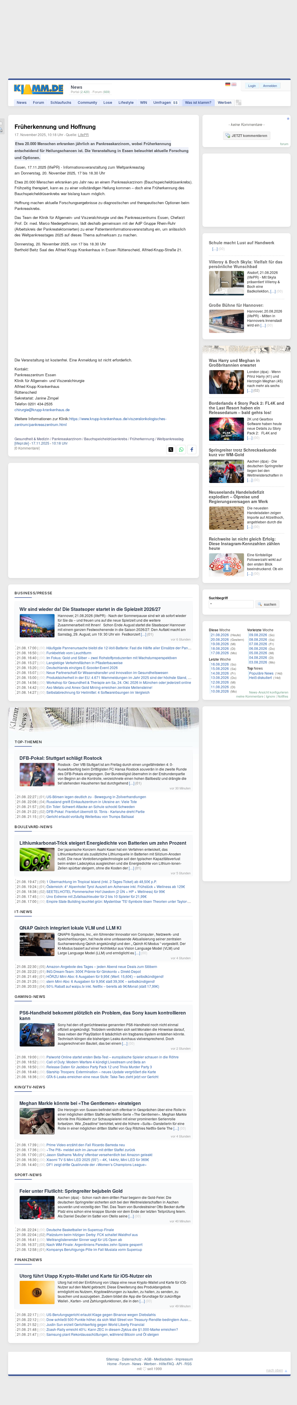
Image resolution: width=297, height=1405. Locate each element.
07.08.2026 (258, 643)
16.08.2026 (220, 664)
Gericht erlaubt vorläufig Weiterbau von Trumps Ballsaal (90, 816)
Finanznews (28, 1259)
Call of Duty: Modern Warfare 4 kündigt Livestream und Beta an (96, 1061)
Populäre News (261, 673)
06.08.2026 (258, 648)
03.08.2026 (258, 661)
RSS (188, 1363)
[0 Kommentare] (27, 447)
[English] (233, 84)
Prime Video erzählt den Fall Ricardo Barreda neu (85, 1144)
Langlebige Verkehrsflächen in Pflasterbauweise (84, 662)
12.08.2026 (220, 682)
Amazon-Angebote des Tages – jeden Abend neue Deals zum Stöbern (101, 966)
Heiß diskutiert (260, 677)
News (22, 102)
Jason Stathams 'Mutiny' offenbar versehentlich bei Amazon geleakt (99, 1154)
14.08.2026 (220, 673)
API (179, 1363)
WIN (143, 102)
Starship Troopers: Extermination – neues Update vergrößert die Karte (101, 1071)
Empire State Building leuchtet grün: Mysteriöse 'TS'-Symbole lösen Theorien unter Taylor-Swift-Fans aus (128, 901)
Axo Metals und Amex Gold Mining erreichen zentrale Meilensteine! (99, 687)
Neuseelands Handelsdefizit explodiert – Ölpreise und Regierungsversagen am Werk (238, 496)
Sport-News (28, 1174)
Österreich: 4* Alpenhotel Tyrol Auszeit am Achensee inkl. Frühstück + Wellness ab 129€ (115, 886)
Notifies (283, 696)
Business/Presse (33, 593)
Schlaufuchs (60, 102)
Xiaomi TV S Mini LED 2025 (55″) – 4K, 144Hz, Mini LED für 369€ (97, 1159)
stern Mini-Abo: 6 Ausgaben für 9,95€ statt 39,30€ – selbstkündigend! (100, 981)
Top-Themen (28, 741)
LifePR (83, 134)
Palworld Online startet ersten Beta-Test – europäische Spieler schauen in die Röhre (112, 1056)
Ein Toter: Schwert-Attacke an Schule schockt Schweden (90, 806)
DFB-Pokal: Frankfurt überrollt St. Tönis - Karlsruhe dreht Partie (95, 811)
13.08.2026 (220, 677)
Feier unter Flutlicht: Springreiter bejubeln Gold (71, 1191)
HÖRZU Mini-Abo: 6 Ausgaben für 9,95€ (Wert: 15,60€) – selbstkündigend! (105, 976)
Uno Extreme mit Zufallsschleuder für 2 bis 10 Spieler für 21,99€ (96, 896)
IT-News (23, 911)
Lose (108, 102)
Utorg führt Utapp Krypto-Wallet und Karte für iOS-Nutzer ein (85, 1275)
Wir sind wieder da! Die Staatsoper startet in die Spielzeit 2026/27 (90, 609)
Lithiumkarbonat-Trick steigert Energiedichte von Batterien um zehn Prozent (102, 842)
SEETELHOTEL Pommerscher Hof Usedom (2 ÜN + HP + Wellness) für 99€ (105, 891)
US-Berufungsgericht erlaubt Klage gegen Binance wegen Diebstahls (101, 1314)
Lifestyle (126, 102)
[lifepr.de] (22, 443)
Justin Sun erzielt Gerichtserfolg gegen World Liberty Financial (95, 1324)
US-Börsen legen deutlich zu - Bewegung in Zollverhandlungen (96, 796)
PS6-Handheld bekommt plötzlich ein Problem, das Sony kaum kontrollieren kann (102, 1015)
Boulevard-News (33, 826)
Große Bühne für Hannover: (236, 305)
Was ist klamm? (198, 102)
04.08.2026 (258, 657)
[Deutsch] (228, 84)
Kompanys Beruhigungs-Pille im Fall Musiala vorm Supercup (94, 1249)
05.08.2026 (258, 652)
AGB (147, 1358)
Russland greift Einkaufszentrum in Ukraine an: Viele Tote (91, 801)
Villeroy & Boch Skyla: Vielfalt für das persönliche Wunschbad (245, 264)
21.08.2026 (220, 634)
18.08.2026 (220, 648)
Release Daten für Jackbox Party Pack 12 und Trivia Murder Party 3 (99, 1066)
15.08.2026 (220, 668)
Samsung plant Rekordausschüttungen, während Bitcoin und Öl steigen (102, 1334)
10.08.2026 (220, 691)
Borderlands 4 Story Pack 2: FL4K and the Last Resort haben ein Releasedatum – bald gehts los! (246, 407)
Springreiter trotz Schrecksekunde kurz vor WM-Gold (242, 452)
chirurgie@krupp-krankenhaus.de (42, 409)
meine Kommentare (249, 696)
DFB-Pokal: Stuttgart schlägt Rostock (60, 758)
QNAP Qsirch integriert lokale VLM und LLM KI (70, 927)
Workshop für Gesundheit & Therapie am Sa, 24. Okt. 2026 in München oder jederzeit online (118, 682)
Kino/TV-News (30, 1087)
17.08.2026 (220, 652)
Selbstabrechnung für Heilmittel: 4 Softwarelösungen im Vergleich (98, 692)
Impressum (184, 1358)
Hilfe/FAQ (166, 1363)
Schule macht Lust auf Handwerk (241, 242)
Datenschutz (132, 1358)
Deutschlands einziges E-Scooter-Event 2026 (82, 667)
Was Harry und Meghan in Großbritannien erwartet (234, 362)
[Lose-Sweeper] (238, 104)
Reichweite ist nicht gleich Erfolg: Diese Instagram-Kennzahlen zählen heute (244, 543)
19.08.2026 (220, 643)
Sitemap (112, 1358)
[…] (143, 634)
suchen (270, 604)
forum (284, 143)
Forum (38, 102)
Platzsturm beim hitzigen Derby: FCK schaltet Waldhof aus (92, 1234)
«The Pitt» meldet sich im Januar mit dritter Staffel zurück (90, 1149)
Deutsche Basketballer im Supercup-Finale (80, 1229)
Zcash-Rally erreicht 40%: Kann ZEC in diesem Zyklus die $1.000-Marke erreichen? (112, 1329)
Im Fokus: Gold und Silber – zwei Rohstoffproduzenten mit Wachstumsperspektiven (111, 657)
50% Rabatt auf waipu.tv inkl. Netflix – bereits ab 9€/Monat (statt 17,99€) (102, 986)
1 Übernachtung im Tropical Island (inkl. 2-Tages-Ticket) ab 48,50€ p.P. (101, 881)
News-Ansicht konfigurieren (268, 692)
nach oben (274, 1369)
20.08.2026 (220, 639)
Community (87, 102)
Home (112, 1363)
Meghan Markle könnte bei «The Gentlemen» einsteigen (80, 1103)
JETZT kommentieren (249, 135)
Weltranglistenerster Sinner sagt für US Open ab (84, 1239)
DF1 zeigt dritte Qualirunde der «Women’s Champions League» (96, 1164)
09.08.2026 (258, 634)
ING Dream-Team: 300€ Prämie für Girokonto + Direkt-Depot (93, 971)
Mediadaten (163, 1358)
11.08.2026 (220, 686)
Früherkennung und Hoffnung (55, 126)
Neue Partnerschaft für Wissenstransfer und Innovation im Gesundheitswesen (107, 672)
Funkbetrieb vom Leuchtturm (68, 652)
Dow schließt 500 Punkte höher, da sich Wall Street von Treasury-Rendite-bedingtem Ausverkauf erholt (127, 1319)
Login (252, 85)
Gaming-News (30, 996)
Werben (224, 102)
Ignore (270, 696)
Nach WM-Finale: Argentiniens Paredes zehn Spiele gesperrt (94, 1244)
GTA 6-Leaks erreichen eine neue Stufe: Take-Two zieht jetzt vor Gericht (102, 1076)
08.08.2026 (258, 639)
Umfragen (165, 102)
